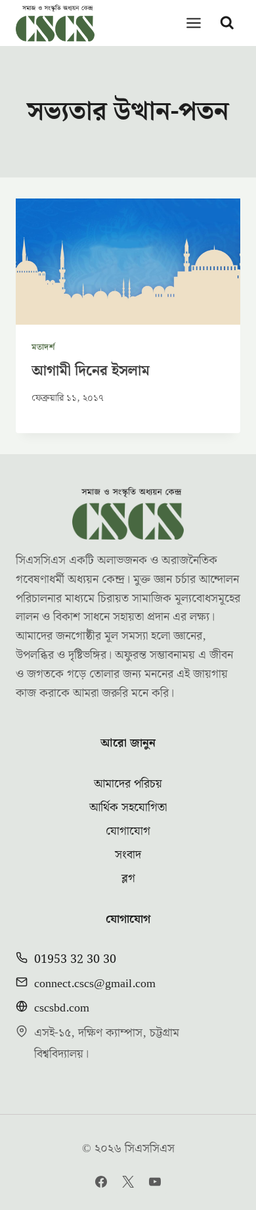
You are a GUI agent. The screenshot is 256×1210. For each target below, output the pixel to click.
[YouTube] (155, 1182)
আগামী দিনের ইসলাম (91, 371)
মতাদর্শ (43, 347)
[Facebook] (101, 1182)
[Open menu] (194, 23)
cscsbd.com (61, 1007)
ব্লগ (128, 878)
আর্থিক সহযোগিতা (128, 807)
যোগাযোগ (128, 831)
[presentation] (128, 261)
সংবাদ (128, 854)
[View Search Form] (227, 23)
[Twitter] (128, 1182)
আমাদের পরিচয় (128, 783)
